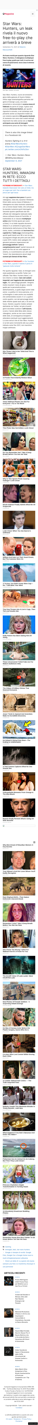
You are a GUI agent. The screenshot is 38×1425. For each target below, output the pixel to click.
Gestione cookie (33, 1423)
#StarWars (9, 146)
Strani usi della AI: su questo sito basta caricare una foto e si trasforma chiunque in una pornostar (19, 1264)
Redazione (17, 1419)
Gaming (8, 1247)
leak (14, 1250)
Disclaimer (19, 1421)
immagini (8, 1250)
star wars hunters (23, 1250)
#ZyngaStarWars (22, 146)
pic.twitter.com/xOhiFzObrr (17, 149)
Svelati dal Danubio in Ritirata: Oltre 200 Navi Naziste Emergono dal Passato (22, 1299)
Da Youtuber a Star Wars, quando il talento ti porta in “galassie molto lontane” (18, 263)
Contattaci (19, 1408)
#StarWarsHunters (19, 144)
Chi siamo (9, 1419)
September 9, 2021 (13, 161)
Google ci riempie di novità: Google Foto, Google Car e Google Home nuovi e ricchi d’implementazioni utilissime (18, 1255)
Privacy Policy (26, 1419)
